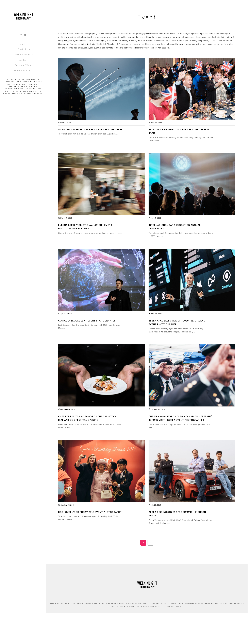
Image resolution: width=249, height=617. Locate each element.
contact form (222, 44)
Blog (22, 44)
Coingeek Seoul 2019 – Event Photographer (87, 320)
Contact (23, 60)
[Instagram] (25, 35)
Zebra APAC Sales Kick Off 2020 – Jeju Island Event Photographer (177, 322)
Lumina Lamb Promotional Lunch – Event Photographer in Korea (85, 227)
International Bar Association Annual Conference (175, 227)
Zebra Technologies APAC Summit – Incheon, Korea (177, 514)
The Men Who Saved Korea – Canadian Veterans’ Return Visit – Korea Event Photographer (180, 418)
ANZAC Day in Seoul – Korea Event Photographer (90, 129)
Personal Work (23, 65)
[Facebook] (21, 35)
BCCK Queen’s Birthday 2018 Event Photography (90, 512)
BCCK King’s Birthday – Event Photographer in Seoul (179, 131)
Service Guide (22, 54)
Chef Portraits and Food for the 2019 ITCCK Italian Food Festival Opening (87, 418)
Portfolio (22, 49)
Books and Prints (23, 70)
